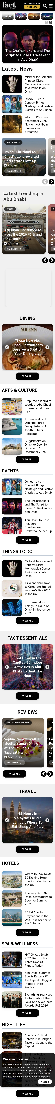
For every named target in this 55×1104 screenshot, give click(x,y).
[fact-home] (9, 5)
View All (27, 376)
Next (50, 22)
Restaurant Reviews (18, 722)
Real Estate (13, 142)
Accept (45, 1081)
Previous (46, 22)
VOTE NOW (32, 7)
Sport (10, 209)
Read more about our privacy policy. (31, 1076)
